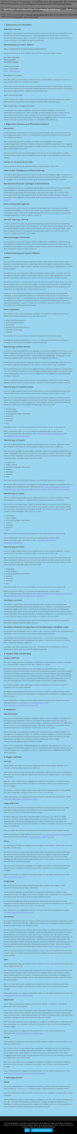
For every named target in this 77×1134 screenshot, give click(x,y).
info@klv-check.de (14, 71)
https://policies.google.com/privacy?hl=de (56, 489)
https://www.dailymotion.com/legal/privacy (29, 1033)
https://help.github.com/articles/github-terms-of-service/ (55, 593)
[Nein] (75, 1127)
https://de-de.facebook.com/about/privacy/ (50, 433)
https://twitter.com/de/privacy (13, 542)
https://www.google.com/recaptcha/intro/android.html (21, 705)
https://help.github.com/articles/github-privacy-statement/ (25, 596)
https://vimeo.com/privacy (16, 877)
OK (27, 1130)
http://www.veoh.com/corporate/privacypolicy (18, 995)
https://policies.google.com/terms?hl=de (57, 487)
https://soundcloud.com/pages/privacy (60, 946)
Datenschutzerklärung (42, 1130)
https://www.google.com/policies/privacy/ (41, 837)
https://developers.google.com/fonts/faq (55, 834)
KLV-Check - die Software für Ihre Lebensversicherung (32, 9)
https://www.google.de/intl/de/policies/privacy (22, 799)
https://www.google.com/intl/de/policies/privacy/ (30, 703)
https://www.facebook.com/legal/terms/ (16, 436)
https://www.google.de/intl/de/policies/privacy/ (18, 912)
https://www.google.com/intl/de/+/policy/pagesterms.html (22, 489)
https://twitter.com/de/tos (45, 540)
